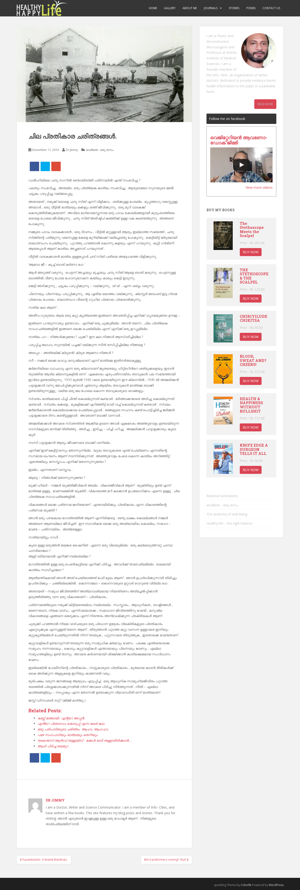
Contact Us (271, 8)
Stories (234, 8)
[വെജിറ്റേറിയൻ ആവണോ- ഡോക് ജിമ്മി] (241, 165)
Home (153, 8)
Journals (211, 8)
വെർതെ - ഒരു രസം (99, 150)
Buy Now (251, 252)
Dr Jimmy (72, 150)
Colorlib (246, 885)
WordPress (276, 885)
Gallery (170, 8)
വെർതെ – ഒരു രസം (222, 505)
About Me (190, 8)
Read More (265, 104)
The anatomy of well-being (226, 514)
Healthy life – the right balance (229, 523)
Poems (250, 8)
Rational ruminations (222, 496)
